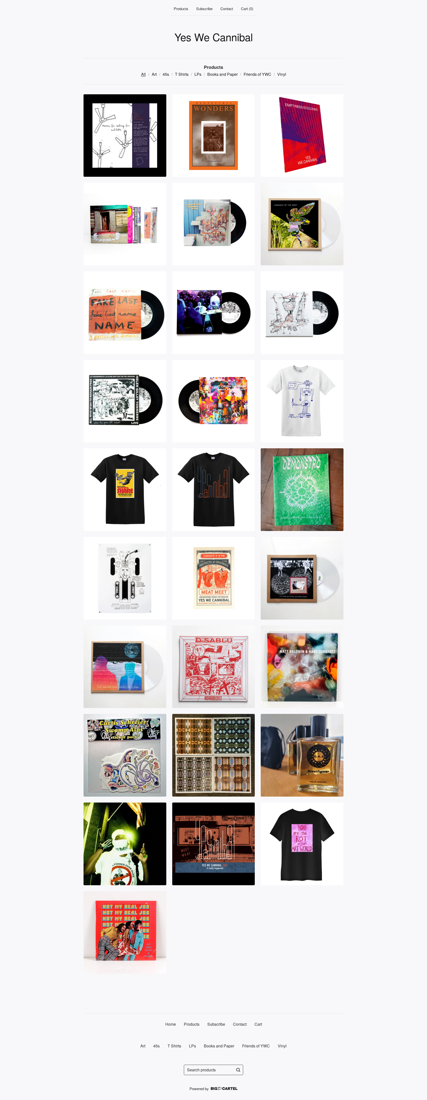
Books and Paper (222, 74)
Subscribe (204, 8)
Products (181, 8)
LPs (197, 74)
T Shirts (182, 74)
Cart (258, 1024)
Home (170, 1024)
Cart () (247, 8)
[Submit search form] (238, 1070)
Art (154, 74)
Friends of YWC (257, 74)
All (143, 74)
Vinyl (281, 74)
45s (166, 74)
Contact (226, 8)
